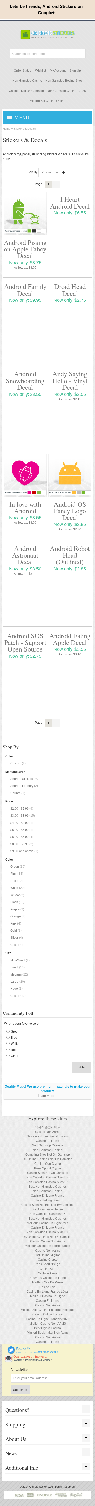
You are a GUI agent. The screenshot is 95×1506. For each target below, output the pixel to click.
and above (22, 851)
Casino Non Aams (47, 1132)
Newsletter (19, 1369)
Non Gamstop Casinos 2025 (66, 91)
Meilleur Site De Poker (47, 1282)
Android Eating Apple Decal (69, 638)
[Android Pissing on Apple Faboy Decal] (25, 213)
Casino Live (47, 1287)
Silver (14, 937)
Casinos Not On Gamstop (26, 91)
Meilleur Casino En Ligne (47, 1296)
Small (14, 967)
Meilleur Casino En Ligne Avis (47, 1223)
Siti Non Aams (47, 1273)
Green (14, 866)
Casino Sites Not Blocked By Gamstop (47, 1205)
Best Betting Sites (47, 1200)
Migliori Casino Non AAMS (47, 1323)
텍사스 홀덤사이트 (47, 1127)
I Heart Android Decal (70, 202)
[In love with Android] (25, 475)
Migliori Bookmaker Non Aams (47, 1332)
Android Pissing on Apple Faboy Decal (25, 249)
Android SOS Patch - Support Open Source (25, 642)
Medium (16, 974)
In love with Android (25, 507)
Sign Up (75, 70)
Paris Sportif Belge (47, 1264)
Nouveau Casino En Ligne (47, 1278)
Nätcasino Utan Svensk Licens (48, 1136)
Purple (15, 909)
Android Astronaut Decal (25, 555)
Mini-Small (17, 960)
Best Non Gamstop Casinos (48, 1186)
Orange (15, 916)
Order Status (22, 70)
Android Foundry (21, 786)
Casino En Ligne (47, 1141)
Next (56, 184)
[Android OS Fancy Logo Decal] (69, 475)
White (14, 888)
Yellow (15, 895)
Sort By (32, 172)
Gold (13, 930)
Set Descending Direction (63, 172)
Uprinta (15, 793)
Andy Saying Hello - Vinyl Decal (69, 380)
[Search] (81, 53)
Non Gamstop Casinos (47, 1145)
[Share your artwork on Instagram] (30, 1357)
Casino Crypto (48, 1259)
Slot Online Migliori (47, 1255)
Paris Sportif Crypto (47, 1168)
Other (14, 1056)
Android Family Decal (25, 289)
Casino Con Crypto (47, 1164)
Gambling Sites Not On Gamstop (47, 1154)
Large (14, 981)
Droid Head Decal (70, 289)
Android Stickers (21, 779)
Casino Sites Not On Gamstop (47, 1173)
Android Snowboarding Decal (25, 380)
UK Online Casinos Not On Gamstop (47, 1159)
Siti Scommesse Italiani (48, 1209)
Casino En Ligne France (47, 1195)
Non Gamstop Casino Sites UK (47, 1177)
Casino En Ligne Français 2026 (47, 1319)
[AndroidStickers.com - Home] (47, 34)
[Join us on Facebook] (4, 1348)
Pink (13, 923)
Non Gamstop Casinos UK (47, 1214)
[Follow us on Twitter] (32, 1348)
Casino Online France (47, 1314)
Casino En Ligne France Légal (48, 1291)
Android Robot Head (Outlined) (70, 555)
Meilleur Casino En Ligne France (47, 1246)
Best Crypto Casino (47, 1328)
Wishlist (40, 70)
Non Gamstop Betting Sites (63, 80)
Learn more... (47, 1096)
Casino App (47, 1269)
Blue (13, 874)
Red (13, 881)
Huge (14, 988)
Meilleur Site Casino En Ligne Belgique (48, 1310)
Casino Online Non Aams (47, 1241)
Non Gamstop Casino (27, 80)
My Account (58, 70)
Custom (15, 763)
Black (14, 902)
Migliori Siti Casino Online (47, 101)
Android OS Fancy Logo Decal (70, 511)
